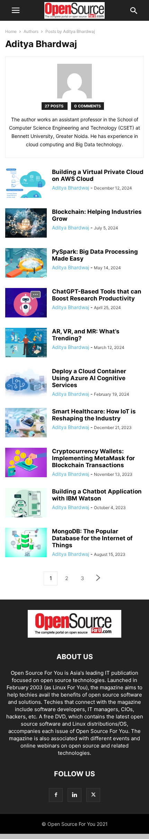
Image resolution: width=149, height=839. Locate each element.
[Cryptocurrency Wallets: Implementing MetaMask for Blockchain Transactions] (26, 463)
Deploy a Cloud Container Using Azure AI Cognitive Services (89, 378)
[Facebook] (56, 795)
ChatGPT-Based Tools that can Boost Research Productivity (96, 295)
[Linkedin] (74, 795)
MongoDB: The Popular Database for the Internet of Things (92, 538)
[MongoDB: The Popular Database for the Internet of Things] (26, 543)
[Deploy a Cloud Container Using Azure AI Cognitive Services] (26, 383)
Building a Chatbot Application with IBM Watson (97, 495)
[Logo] (74, 635)
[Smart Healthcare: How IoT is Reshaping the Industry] (26, 423)
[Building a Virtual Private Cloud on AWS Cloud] (26, 184)
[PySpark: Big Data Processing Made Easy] (26, 263)
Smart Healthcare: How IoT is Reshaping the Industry (94, 415)
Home (11, 31)
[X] (93, 795)
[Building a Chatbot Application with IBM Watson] (26, 503)
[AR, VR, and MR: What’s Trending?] (26, 343)
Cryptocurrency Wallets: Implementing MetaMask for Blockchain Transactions (93, 458)
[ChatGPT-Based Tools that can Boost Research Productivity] (26, 303)
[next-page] (98, 578)
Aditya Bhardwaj (70, 188)
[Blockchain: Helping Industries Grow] (26, 223)
